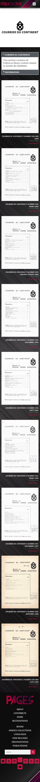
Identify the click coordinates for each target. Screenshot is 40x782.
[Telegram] (3, 761)
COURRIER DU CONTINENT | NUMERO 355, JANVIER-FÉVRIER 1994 (22, 273)
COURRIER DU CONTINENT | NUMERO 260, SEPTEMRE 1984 (22, 613)
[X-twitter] (8, 761)
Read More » (34, 143)
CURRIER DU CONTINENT (17, 54)
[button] (34, 3)
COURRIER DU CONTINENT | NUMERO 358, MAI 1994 (20, 137)
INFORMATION (12, 72)
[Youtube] (20, 766)
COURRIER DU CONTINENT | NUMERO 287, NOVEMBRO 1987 (22, 545)
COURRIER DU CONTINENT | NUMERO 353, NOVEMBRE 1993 (22, 341)
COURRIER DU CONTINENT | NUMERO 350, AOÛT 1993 (22, 409)
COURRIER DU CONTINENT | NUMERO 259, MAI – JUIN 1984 (20, 681)
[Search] (32, 752)
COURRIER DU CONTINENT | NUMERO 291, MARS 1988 (22, 477)
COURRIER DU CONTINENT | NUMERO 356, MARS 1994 (22, 205)
